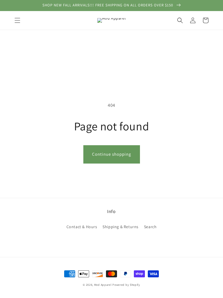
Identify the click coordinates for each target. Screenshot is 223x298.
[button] (17, 20)
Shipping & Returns (120, 226)
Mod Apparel (103, 285)
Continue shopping (111, 154)
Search (150, 226)
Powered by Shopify (126, 285)
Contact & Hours (81, 226)
